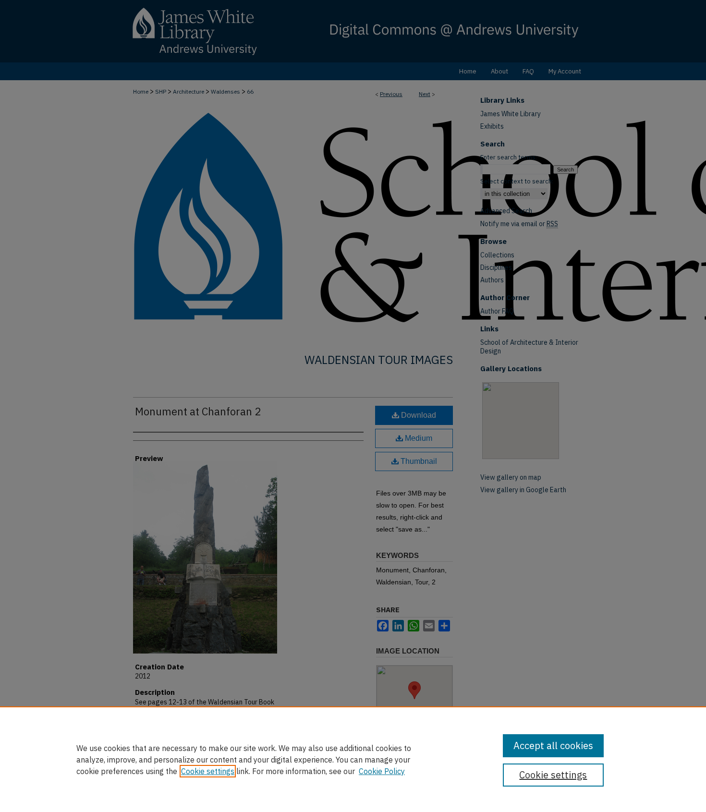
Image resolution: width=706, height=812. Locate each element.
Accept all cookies (553, 745)
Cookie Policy (382, 771)
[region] (353, 759)
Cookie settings (207, 771)
